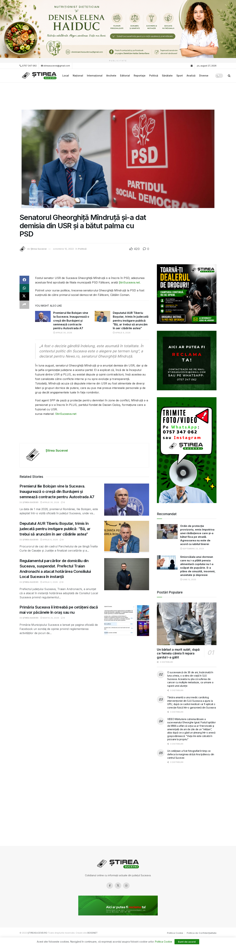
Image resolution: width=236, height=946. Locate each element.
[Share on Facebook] (24, 280)
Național (78, 75)
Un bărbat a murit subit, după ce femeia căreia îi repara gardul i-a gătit (178, 653)
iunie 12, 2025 (189, 579)
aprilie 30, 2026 (63, 332)
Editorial (125, 75)
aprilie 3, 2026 (50, 582)
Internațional (94, 75)
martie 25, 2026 (50, 618)
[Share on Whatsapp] (24, 288)
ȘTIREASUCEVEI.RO (37, 932)
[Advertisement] (118, 95)
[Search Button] (229, 75)
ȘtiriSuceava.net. (129, 282)
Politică (153, 75)
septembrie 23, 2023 (193, 548)
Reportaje (139, 75)
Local (65, 75)
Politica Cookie (175, 932)
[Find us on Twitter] (118, 885)
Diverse (203, 75)
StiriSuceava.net (65, 414)
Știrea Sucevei (39, 248)
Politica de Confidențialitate (201, 932)
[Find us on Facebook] (109, 885)
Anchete (111, 75)
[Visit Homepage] (40, 75)
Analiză (191, 75)
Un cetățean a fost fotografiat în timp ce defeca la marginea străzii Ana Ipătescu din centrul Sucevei (190, 754)
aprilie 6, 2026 (122, 332)
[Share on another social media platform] (24, 305)
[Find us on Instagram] (126, 885)
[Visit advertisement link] (118, 29)
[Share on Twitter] (24, 296)
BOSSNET (92, 932)
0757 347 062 (29, 65)
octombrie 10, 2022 (63, 248)
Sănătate (167, 75)
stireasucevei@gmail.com (57, 65)
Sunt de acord (187, 941)
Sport (179, 75)
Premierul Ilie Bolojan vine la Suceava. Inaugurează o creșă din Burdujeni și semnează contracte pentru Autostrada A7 (71, 320)
